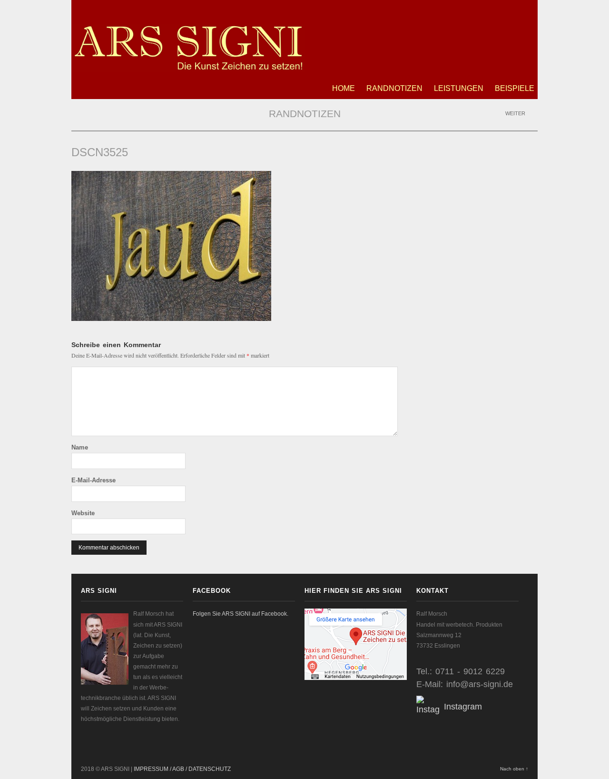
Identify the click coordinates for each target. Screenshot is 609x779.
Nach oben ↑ (514, 768)
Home (343, 88)
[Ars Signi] (187, 66)
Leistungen (458, 88)
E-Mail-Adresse (93, 480)
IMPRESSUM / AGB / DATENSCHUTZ (182, 769)
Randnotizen (394, 88)
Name (79, 447)
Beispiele (514, 88)
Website (83, 513)
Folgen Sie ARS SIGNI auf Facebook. (240, 613)
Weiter (516, 113)
